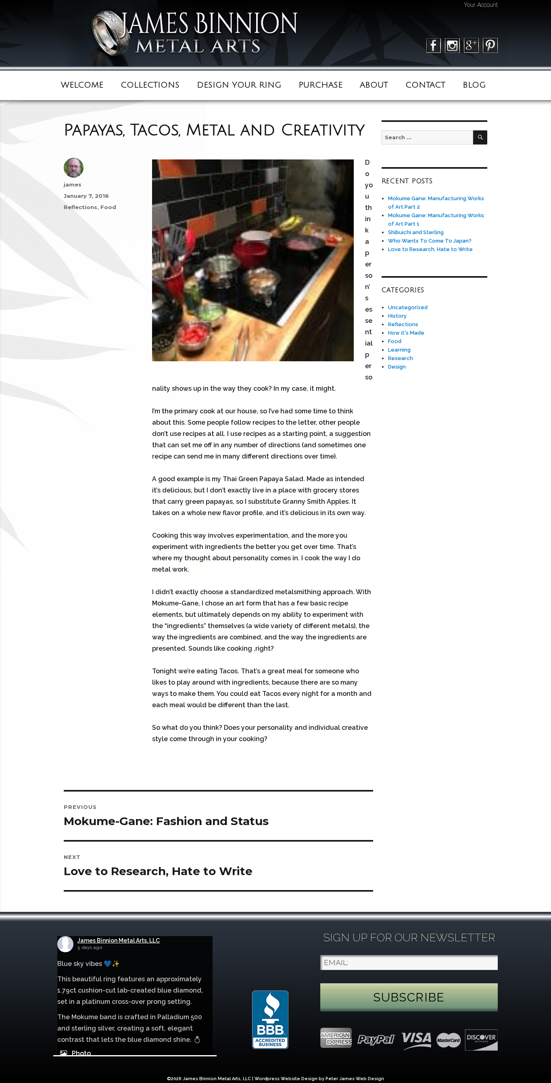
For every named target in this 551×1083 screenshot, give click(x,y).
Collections (150, 85)
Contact (425, 85)
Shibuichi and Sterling (416, 232)
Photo (81, 1053)
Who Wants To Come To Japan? (430, 241)
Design (397, 367)
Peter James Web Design (355, 1078)
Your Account (481, 5)
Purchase (320, 85)
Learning (399, 350)
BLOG (474, 85)
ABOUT (374, 85)
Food (108, 207)
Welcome (82, 85)
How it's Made (406, 333)
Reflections (80, 207)
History (397, 316)
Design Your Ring (239, 85)
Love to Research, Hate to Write (430, 249)
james (72, 184)
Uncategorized (408, 307)
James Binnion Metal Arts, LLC (118, 940)
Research (400, 358)
